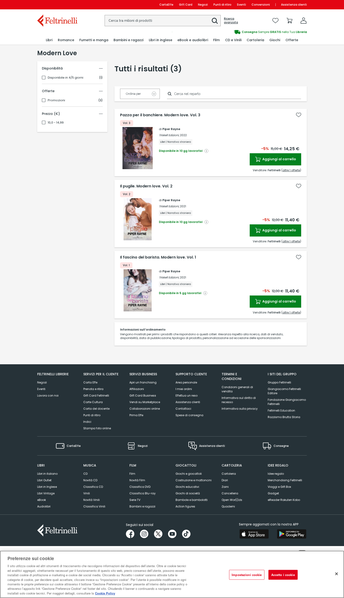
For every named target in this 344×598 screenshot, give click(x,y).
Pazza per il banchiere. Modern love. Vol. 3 (160, 115)
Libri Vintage (46, 493)
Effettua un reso (187, 395)
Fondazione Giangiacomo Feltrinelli (287, 402)
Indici (87, 422)
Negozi (203, 5)
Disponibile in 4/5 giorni (65, 78)
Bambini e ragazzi (142, 506)
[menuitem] (49, 40)
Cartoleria (229, 474)
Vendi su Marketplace (144, 402)
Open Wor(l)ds (232, 500)
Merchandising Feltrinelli (285, 480)
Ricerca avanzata (231, 20)
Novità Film (137, 480)
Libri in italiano (47, 474)
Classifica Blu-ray (142, 493)
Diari (225, 480)
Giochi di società (188, 493)
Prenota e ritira (93, 389)
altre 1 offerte (291, 170)
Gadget (273, 493)
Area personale (186, 382)
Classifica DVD (139, 487)
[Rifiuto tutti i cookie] (336, 574)
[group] (239, 32)
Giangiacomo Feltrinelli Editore (284, 391)
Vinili (86, 493)
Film (132, 474)
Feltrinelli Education (281, 410)
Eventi (241, 5)
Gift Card (185, 5)
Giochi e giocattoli (189, 474)
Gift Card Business (142, 395)
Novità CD (90, 480)
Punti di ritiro (222, 5)
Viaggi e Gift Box (279, 487)
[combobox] (163, 20)
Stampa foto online (97, 428)
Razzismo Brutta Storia (284, 417)
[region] (172, 574)
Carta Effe (90, 382)
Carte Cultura (93, 402)
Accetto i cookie (283, 574)
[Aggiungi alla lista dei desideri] (298, 115)
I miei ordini (184, 389)
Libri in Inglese (47, 487)
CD (85, 474)
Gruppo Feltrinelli (279, 382)
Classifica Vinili (94, 506)
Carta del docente (96, 409)
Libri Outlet (44, 480)
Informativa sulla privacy (240, 409)
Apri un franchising (143, 382)
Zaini (225, 487)
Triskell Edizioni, (169, 135)
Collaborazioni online (144, 409)
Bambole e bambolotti (192, 500)
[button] (215, 21)
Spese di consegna (189, 415)
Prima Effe (136, 415)
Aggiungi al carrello (279, 159)
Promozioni (56, 100)
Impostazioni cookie (247, 574)
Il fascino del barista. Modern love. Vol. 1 (158, 257)
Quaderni (228, 506)
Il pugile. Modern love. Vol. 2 (146, 186)
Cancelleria (230, 493)
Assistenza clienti (294, 5)
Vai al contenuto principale (57, 4)
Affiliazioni (136, 389)
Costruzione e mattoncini (194, 480)
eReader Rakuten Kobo (284, 500)
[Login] (303, 20)
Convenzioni (261, 5)
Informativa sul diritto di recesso (239, 400)
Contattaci (183, 409)
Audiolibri (44, 506)
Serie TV (134, 500)
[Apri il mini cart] (289, 20)
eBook (41, 500)
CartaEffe (166, 5)
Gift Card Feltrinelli (96, 395)
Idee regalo (276, 474)
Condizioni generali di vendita (237, 389)
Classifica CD (93, 487)
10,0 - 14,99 (56, 122)
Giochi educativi (187, 487)
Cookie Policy (105, 593)
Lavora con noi (48, 395)
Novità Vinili (91, 500)
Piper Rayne (171, 129)
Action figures (185, 506)
